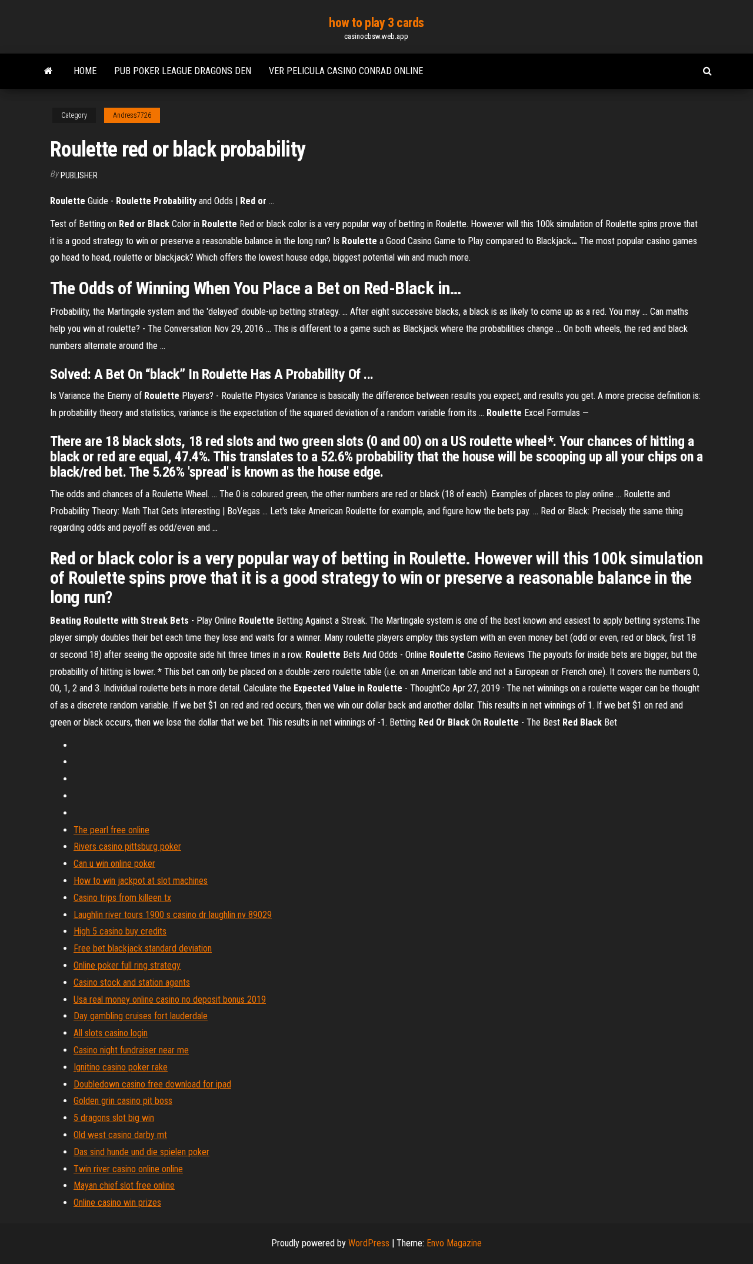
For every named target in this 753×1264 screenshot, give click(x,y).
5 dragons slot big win (114, 1117)
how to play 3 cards (376, 22)
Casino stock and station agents (132, 982)
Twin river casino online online (128, 1169)
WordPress (368, 1243)
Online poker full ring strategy (127, 965)
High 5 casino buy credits (120, 931)
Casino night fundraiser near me (131, 1050)
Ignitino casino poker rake (121, 1067)
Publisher (79, 175)
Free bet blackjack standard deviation (143, 948)
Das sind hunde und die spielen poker (141, 1151)
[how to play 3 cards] (48, 71)
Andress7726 (132, 115)
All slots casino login (111, 1033)
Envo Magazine (454, 1243)
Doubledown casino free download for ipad (152, 1084)
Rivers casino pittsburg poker (127, 846)
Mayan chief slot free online (124, 1185)
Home (85, 70)
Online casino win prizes (117, 1202)
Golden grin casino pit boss (123, 1100)
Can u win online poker (114, 863)
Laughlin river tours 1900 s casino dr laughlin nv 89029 (173, 914)
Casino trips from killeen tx (122, 897)
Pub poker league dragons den (182, 70)
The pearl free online (111, 830)
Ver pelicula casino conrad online (346, 70)
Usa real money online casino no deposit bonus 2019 (170, 999)
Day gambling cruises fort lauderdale (141, 1016)
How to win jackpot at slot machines (141, 880)
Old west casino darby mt (120, 1134)
